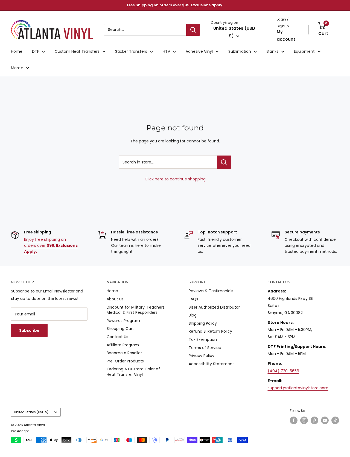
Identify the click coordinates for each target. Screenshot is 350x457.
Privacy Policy (201, 355)
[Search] (193, 30)
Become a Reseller (124, 353)
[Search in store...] (224, 162)
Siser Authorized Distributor (214, 307)
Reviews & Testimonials (211, 291)
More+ (17, 68)
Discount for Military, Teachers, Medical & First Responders (136, 309)
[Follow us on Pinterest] (314, 420)
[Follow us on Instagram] (304, 420)
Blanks (272, 51)
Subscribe (29, 330)
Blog (193, 315)
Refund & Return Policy (210, 331)
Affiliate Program (123, 345)
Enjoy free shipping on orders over (51, 245)
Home (16, 51)
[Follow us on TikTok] (335, 420)
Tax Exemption (203, 339)
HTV (166, 51)
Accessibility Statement (211, 364)
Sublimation (239, 51)
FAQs (193, 299)
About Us (115, 299)
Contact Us (117, 336)
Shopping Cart (120, 328)
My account (286, 35)
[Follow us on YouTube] (325, 420)
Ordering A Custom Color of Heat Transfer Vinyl (133, 371)
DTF (35, 51)
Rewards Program (123, 320)
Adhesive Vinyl (199, 51)
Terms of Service (205, 347)
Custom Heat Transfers (77, 51)
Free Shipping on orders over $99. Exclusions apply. (175, 5)
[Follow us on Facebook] (294, 420)
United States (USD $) (31, 412)
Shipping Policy (203, 323)
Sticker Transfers (131, 51)
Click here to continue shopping (175, 179)
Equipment (304, 51)
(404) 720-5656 (283, 371)
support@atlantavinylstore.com (298, 388)
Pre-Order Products (125, 361)
